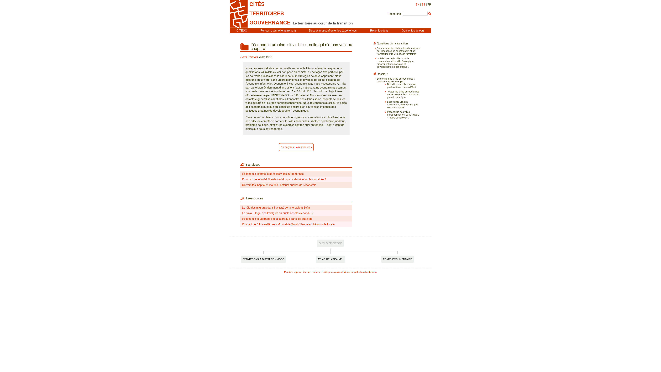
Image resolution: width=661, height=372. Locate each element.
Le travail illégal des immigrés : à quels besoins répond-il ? (277, 213)
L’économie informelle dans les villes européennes (273, 174)
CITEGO (242, 30)
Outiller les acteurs (413, 30)
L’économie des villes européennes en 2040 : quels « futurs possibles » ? (403, 114)
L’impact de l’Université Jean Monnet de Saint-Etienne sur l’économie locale (288, 224)
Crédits (316, 271)
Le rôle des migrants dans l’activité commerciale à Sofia (276, 207)
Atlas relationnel (330, 259)
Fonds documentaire (397, 259)
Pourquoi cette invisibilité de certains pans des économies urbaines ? (284, 179)
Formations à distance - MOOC (263, 259)
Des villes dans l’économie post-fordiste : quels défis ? (401, 85)
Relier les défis (379, 30)
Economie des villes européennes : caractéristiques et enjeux (396, 80)
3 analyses (287, 147)
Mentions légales (292, 271)
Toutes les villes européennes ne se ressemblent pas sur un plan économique (403, 94)
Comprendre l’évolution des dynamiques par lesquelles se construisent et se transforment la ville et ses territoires (398, 50)
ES (423, 4)
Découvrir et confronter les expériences (333, 30)
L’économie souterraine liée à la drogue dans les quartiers (277, 219)
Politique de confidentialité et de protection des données (349, 271)
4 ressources (304, 147)
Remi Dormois (249, 57)
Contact (307, 271)
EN (417, 4)
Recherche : (394, 14)
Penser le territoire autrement (278, 30)
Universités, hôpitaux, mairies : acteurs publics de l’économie (279, 185)
